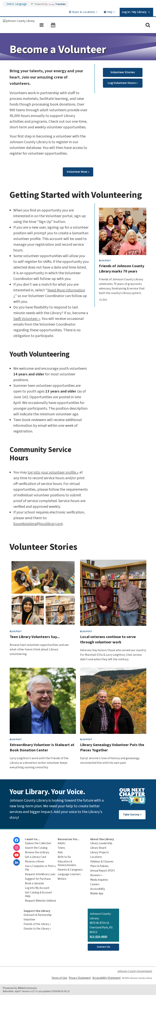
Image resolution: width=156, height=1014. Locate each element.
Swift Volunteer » (26, 318)
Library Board (98, 848)
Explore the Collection (38, 843)
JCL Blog (103, 299)
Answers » (96, 875)
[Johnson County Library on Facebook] (16, 840)
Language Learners (69, 874)
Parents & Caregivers (70, 870)
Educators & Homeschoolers (67, 863)
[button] (83, 12)
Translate (60, 4)
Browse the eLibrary (37, 852)
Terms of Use (59, 978)
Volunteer (29, 920)
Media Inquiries (99, 880)
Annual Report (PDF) (102, 871)
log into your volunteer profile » (53, 472)
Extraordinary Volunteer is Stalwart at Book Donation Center (42, 747)
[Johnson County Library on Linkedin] (16, 862)
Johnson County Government (134, 971)
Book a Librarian (34, 883)
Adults (61, 843)
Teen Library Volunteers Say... (35, 637)
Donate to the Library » (37, 929)
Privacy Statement (80, 978)
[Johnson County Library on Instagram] (16, 847)
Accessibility (97, 889)
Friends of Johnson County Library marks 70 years (121, 268)
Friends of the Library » (37, 924)
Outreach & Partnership (38, 915)
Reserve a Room (34, 862)
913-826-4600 (98, 937)
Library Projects (99, 852)
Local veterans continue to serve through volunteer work (108, 639)
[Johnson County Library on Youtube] (16, 855)
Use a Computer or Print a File (40, 868)
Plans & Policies (99, 866)
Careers (94, 884)
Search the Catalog (36, 848)
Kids (60, 852)
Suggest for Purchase (38, 879)
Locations (96, 857)
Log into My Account (37, 888)
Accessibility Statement (106, 978)
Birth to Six (64, 857)
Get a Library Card (35, 857)
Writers (62, 879)
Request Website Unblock (40, 901)
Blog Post (105, 260)
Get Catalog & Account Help (38, 894)
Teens (61, 848)
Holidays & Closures (102, 862)
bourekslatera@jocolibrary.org (38, 523)
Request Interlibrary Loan (40, 874)
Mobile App (96, 894)
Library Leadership (101, 843)
